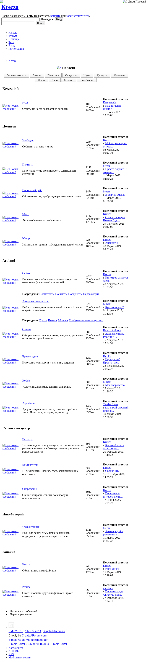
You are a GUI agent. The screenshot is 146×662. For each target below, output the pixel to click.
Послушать (75, 293)
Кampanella (109, 102)
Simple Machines (54, 631)
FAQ (25, 102)
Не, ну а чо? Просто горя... (111, 361)
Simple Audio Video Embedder (28, 639)
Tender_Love (110, 404)
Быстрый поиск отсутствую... (113, 447)
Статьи (26, 329)
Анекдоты (111, 242)
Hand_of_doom (112, 330)
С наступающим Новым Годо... (114, 219)
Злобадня (27, 140)
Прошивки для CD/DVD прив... (113, 593)
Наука (87, 75)
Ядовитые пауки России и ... (114, 335)
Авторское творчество (35, 301)
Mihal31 (108, 303)
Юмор (26, 238)
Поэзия (52, 320)
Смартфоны (29, 488)
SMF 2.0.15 (16, 631)
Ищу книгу (112, 568)
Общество (71, 75)
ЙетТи (107, 356)
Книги (26, 564)
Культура (102, 75)
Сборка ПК (112, 470)
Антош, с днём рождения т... (113, 533)
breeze (106, 165)
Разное (26, 586)
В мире (37, 75)
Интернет (119, 75)
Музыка (68, 79)
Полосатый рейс (32, 190)
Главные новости (16, 75)
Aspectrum (28, 403)
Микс (25, 214)
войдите (55, 15)
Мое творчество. (115, 385)
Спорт (41, 79)
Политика (53, 75)
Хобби (26, 380)
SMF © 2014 (33, 631)
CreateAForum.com (34, 635)
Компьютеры (30, 464)
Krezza (10, 7)
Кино (55, 79)
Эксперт (27, 439)
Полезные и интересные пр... (113, 495)
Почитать (61, 293)
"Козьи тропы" (31, 526)
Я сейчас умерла (115, 194)
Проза (43, 320)
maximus (108, 588)
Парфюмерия (91, 293)
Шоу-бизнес (87, 79)
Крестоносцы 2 (114, 307)
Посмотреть (46, 293)
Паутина (27, 164)
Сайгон (26, 273)
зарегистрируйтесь (77, 15)
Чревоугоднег (30, 356)
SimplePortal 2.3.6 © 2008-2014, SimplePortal (38, 644)
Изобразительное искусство (86, 320)
